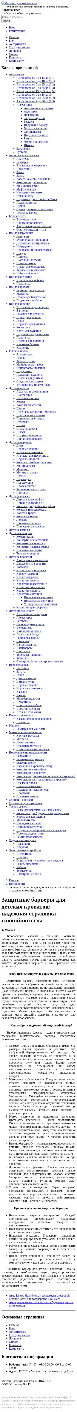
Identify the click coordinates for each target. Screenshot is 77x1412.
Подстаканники (26, 202)
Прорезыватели (26, 486)
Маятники (23, 293)
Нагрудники (24, 246)
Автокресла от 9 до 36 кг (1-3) (35, 101)
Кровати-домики (27, 573)
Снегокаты (23, 651)
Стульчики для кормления (25, 803)
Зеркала (29, 121)
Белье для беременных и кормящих (38, 809)
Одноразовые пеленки (30, 367)
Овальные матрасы (28, 745)
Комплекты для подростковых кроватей (41, 779)
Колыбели (22, 567)
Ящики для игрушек (29, 438)
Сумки (20, 205)
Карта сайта (16, 60)
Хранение (22, 347)
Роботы (21, 867)
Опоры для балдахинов (31, 297)
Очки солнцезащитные (31, 229)
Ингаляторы (24, 853)
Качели (21, 695)
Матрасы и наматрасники (25, 732)
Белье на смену (26, 762)
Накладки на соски (28, 823)
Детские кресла (26, 678)
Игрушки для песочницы (32, 455)
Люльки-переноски (28, 523)
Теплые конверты (27, 553)
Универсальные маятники (40, 604)
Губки (20, 320)
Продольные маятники (38, 600)
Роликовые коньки (28, 637)
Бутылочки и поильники (32, 239)
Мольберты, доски (28, 698)
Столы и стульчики (28, 712)
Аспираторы (24, 354)
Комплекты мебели (28, 405)
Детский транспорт (21, 610)
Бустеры (21, 152)
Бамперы (22, 162)
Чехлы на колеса (26, 212)
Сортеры (22, 492)
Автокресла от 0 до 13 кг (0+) (35, 77)
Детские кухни (26, 681)
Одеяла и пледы (26, 782)
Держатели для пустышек (32, 243)
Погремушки (24, 482)
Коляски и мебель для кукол (34, 462)
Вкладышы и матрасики (31, 165)
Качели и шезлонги (21, 715)
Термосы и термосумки (31, 270)
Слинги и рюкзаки (21, 799)
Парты (20, 408)
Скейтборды (24, 647)
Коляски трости (26, 513)
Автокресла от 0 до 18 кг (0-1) (35, 81)
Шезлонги (23, 722)
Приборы (22, 256)
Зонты (20, 175)
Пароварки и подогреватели (34, 249)
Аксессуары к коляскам (24, 155)
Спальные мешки (27, 796)
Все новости (17, 883)
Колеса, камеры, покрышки (33, 179)
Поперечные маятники (38, 597)
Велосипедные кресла (30, 624)
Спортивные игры (28, 708)
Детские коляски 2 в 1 (30, 499)
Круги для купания (28, 330)
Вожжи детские (26, 219)
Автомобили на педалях (31, 614)
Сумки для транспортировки (34, 209)
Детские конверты (20, 533)
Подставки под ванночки (32, 334)
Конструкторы (25, 465)
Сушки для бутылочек (30, 266)
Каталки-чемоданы (28, 631)
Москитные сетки (35, 128)
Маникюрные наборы (30, 364)
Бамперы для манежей (30, 728)
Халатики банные (27, 344)
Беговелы (22, 620)
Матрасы (22, 739)
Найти (6, 20)
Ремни (28, 138)
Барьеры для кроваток (30, 290)
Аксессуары (24, 104)
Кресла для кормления (30, 816)
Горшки (21, 357)
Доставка (15, 50)
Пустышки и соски (28, 259)
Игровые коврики (27, 448)
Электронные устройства (25, 850)
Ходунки (22, 847)
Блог (12, 40)
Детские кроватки (20, 556)
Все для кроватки (20, 286)
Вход (12, 27)
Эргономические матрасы (33, 749)
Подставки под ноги (29, 374)
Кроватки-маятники (29, 594)
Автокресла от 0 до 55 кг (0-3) (35, 87)
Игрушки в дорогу (36, 125)
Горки (20, 674)
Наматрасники (25, 742)
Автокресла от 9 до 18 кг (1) (34, 94)
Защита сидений (34, 118)
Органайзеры (32, 131)
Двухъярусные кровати (31, 563)
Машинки (22, 469)
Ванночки (22, 310)
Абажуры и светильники (32, 391)
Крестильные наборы (30, 280)
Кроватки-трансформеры (32, 607)
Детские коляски (19, 496)
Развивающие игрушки (31, 489)
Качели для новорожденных (34, 718)
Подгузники (24, 371)
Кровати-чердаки (27, 577)
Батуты (21, 671)
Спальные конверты (29, 550)
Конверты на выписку (30, 543)
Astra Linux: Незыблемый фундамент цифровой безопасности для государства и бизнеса (39, 1297)
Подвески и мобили (29, 300)
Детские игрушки (20, 442)
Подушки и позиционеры (32, 789)
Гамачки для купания (30, 313)
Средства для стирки (29, 381)
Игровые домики (27, 685)
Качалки (21, 691)
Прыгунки (23, 843)
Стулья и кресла (26, 428)
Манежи (14, 725)
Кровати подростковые (31, 570)
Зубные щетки (25, 361)
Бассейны (22, 668)
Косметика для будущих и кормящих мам (42, 813)
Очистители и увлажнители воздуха (39, 860)
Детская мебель (19, 388)
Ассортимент (17, 44)
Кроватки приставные (30, 587)
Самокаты (22, 641)
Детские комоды (19, 529)
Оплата (13, 54)
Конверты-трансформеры (32, 546)
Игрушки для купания (30, 324)
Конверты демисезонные (32, 540)
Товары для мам (19, 806)
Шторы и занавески (29, 435)
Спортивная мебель (28, 705)
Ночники (22, 857)
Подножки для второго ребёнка (36, 199)
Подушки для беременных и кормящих (41, 830)
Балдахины (23, 755)
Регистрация (17, 30)
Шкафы (21, 432)
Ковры (20, 401)
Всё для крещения (20, 276)
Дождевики (31, 114)
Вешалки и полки (27, 398)
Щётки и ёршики (27, 273)
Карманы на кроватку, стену (34, 766)
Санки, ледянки (26, 644)
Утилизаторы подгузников (33, 384)
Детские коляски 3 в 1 (30, 502)
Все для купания (19, 303)
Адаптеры (30, 111)
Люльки (21, 519)
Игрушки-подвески (28, 459)
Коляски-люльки (27, 516)
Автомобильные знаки (38, 108)
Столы (20, 425)
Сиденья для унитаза (29, 378)
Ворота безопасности (30, 222)
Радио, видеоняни (27, 863)
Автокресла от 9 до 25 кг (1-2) (35, 98)
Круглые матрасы (27, 735)
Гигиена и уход (18, 351)
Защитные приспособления (33, 226)
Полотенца (23, 283)
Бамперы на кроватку (30, 759)
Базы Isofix (23, 148)
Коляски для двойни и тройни (35, 506)
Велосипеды (24, 627)
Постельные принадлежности (28, 752)
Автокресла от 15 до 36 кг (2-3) (36, 91)
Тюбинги (22, 658)
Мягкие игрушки (27, 472)
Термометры (24, 870)
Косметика (23, 327)
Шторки (29, 145)
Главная (14, 37)
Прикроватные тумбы (30, 418)
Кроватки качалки (28, 580)
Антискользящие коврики (32, 307)
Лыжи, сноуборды (28, 634)
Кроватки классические (31, 583)
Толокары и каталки (29, 654)
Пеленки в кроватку (29, 786)
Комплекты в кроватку (31, 772)
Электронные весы (28, 874)
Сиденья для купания (30, 340)
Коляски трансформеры (31, 509)
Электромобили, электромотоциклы (39, 661)
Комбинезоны (25, 536)
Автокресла (16, 74)
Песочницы (23, 701)
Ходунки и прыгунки (22, 840)
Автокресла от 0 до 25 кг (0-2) (35, 84)
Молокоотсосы (25, 820)
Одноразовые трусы (29, 826)
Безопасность (17, 216)
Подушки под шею (36, 135)
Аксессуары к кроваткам (32, 560)
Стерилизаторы (26, 263)
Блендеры (22, 236)
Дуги (19, 445)
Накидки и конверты (29, 192)
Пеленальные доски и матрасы (36, 411)
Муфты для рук (26, 189)
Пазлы (20, 475)
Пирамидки (23, 479)
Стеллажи (22, 421)
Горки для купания (28, 317)
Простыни (23, 793)
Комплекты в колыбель (31, 769)
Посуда (21, 253)
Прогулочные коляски (30, 526)
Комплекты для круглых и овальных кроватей (45, 776)
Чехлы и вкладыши (36, 141)
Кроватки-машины (28, 590)
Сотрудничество (19, 47)
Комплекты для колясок (31, 182)
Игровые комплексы (29, 452)
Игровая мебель (19, 664)
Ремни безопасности (29, 836)
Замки (20, 172)
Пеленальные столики (30, 415)
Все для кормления (21, 232)
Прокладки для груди (30, 833)
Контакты (15, 57)
